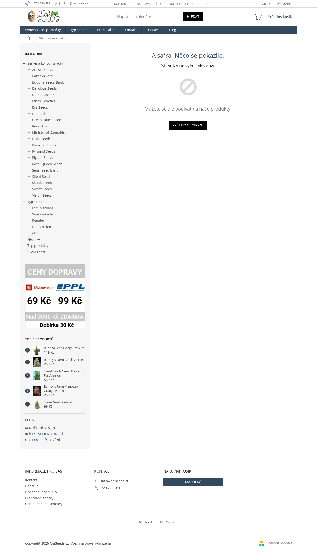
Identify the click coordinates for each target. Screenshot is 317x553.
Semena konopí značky (45, 63)
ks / (193, 482)
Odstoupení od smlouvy (43, 504)
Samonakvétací (44, 214)
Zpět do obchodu (188, 125)
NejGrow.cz (169, 522)
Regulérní (39, 220)
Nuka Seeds (41, 139)
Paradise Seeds (44, 145)
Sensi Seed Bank (45, 170)
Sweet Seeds (42, 189)
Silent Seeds (41, 176)
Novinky (33, 239)
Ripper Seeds (42, 157)
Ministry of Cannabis (48, 132)
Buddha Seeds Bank (48, 82)
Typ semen (36, 201)
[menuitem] (42, 30)
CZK (265, 3)
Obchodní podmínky (176, 4)
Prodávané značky (39, 498)
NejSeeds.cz (148, 522)
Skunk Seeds (42, 182)
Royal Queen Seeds (47, 164)
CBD (35, 233)
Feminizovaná (43, 208)
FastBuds (39, 113)
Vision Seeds (42, 195)
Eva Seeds (40, 107)
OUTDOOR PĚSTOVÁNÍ (42, 440)
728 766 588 (110, 488)
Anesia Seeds (42, 69)
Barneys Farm (43, 76)
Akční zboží (36, 252)
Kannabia (39, 126)
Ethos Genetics (43, 101)
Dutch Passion (43, 94)
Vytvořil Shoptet (279, 543)
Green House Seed (46, 120)
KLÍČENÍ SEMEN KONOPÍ (44, 434)
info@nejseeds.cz (115, 481)
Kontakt (121, 4)
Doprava (144, 4)
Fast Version (41, 227)
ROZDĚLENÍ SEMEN (40, 428)
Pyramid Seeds (43, 151)
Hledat (193, 16)
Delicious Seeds (44, 88)
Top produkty (37, 245)
